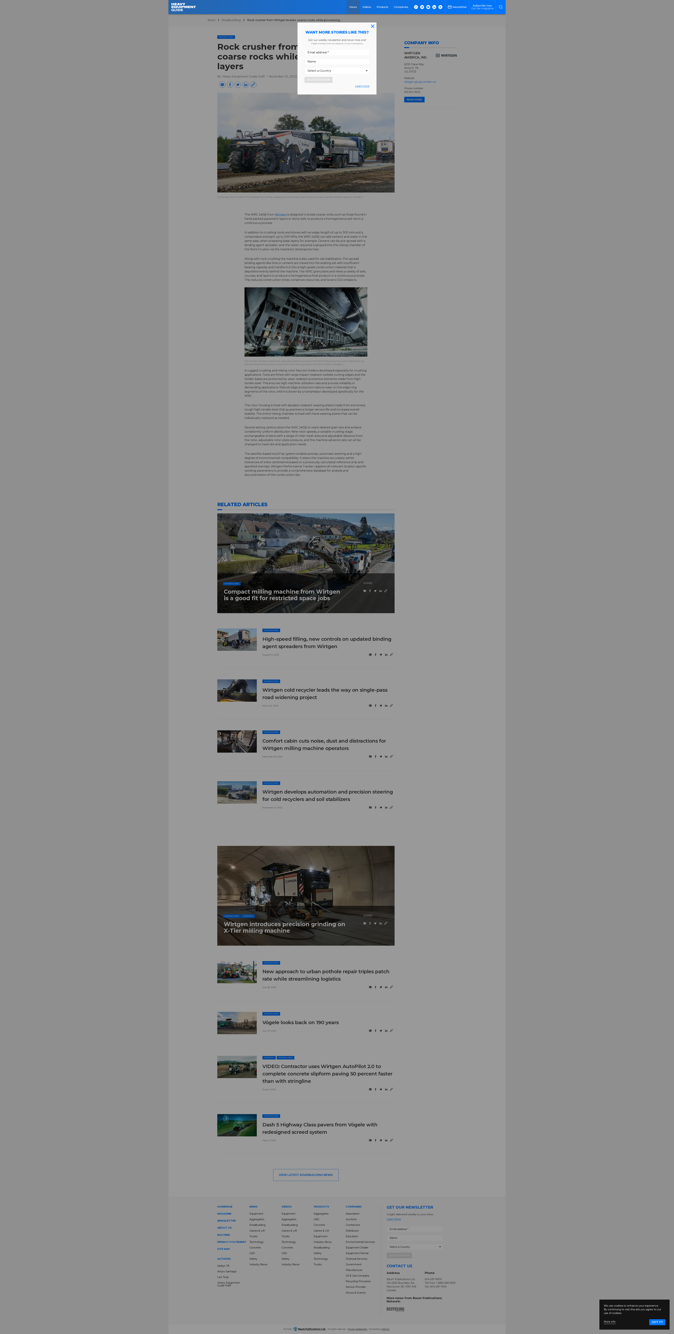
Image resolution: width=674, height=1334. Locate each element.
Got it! (657, 1322)
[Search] (500, 7)
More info (610, 1321)
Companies (401, 7)
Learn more (362, 86)
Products (382, 7)
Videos (366, 7)
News (353, 7)
